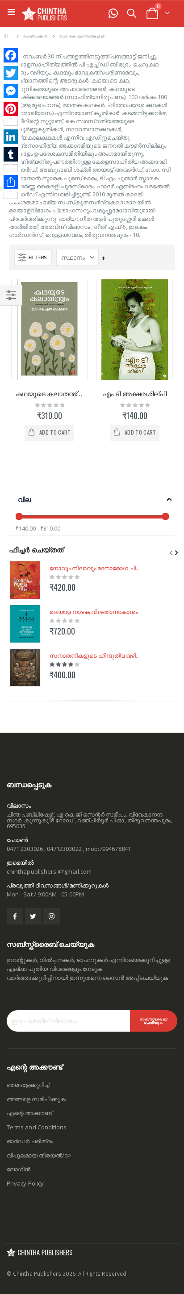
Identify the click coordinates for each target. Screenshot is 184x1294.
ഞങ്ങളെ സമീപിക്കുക (36, 1099)
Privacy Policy (25, 1183)
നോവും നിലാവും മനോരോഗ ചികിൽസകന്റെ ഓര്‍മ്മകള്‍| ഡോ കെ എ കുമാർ (97, 568)
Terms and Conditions (37, 1127)
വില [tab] (24, 499)
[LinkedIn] (11, 136)
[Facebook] (11, 55)
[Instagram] (51, 916)
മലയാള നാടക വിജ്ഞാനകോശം (94, 612)
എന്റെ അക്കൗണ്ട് (29, 1113)
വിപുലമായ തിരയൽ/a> (39, 1155)
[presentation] (175, 552)
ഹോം (7, 36)
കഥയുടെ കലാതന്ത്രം (49, 393)
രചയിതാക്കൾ (35, 36)
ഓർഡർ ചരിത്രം (30, 1141)
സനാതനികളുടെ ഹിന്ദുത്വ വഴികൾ (97, 655)
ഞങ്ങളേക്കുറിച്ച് (28, 1085)
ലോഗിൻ (18, 1169)
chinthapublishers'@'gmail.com (49, 871)
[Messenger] (11, 91)
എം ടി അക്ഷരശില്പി (135, 393)
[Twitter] (11, 73)
